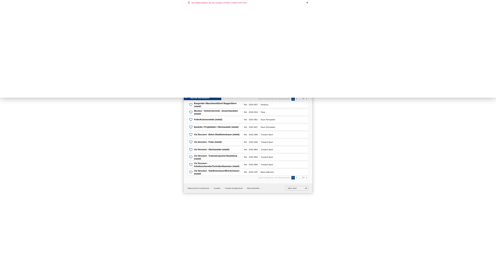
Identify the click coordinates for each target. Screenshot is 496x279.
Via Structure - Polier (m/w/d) (208, 142)
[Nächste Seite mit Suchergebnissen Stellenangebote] (306, 99)
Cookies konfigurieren (234, 188)
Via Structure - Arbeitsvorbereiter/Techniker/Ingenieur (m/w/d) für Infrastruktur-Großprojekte (216, 166)
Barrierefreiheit (253, 188)
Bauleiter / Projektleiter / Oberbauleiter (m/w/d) (216, 127)
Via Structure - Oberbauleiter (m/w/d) (211, 149)
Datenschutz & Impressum (198, 188)
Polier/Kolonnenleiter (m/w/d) (208, 119)
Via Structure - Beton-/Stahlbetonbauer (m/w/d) (216, 134)
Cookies (217, 188)
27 (303, 99)
